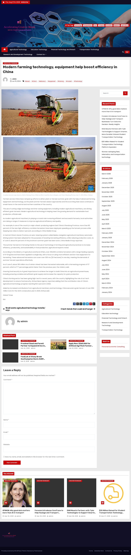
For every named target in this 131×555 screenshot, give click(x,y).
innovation (109, 25)
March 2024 (106, 283)
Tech (95, 25)
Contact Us (41, 54)
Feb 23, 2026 (73, 348)
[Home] (4, 49)
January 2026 (107, 183)
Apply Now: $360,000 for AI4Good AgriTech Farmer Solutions (80, 345)
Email (6, 432)
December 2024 (108, 242)
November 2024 (108, 247)
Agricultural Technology (18, 50)
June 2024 (106, 269)
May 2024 (105, 274)
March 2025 (106, 228)
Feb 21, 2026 (25, 361)
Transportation (87, 25)
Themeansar (38, 551)
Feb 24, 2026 (25, 348)
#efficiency (42, 81)
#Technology (78, 81)
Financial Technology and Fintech (63, 50)
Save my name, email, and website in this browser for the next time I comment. (34, 457)
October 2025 (107, 197)
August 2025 (106, 206)
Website (6, 444)
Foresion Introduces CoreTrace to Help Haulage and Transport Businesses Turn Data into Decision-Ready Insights (49, 513)
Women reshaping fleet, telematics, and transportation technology (113, 154)
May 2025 (105, 219)
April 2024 (105, 279)
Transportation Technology (89, 50)
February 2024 (107, 288)
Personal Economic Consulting (113, 347)
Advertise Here (99, 551)
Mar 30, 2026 (9, 516)
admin (14, 79)
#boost (27, 81)
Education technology (39, 50)
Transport (101, 25)
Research (116, 25)
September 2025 (108, 201)
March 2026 (106, 174)
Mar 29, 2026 (41, 516)
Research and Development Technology (18, 54)
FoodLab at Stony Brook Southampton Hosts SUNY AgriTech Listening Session (33, 359)
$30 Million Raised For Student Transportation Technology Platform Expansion (113, 144)
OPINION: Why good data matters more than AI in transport (16, 511)
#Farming (61, 81)
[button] (123, 52)
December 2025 (108, 187)
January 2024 (107, 292)
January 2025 (107, 238)
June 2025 (105, 215)
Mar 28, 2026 (74, 516)
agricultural (124, 25)
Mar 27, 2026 (106, 516)
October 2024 (107, 251)
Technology (78, 25)
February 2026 (107, 178)
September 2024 (108, 256)
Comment (7, 380)
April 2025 (105, 224)
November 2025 (108, 192)
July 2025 (105, 210)
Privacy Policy (118, 551)
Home (91, 551)
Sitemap (126, 551)
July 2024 (105, 265)
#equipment (51, 81)
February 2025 (107, 233)
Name (6, 420)
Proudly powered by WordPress (11, 551)
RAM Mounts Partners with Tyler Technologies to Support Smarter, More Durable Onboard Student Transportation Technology (81, 513)
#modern (69, 81)
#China (34, 81)
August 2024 (106, 260)
